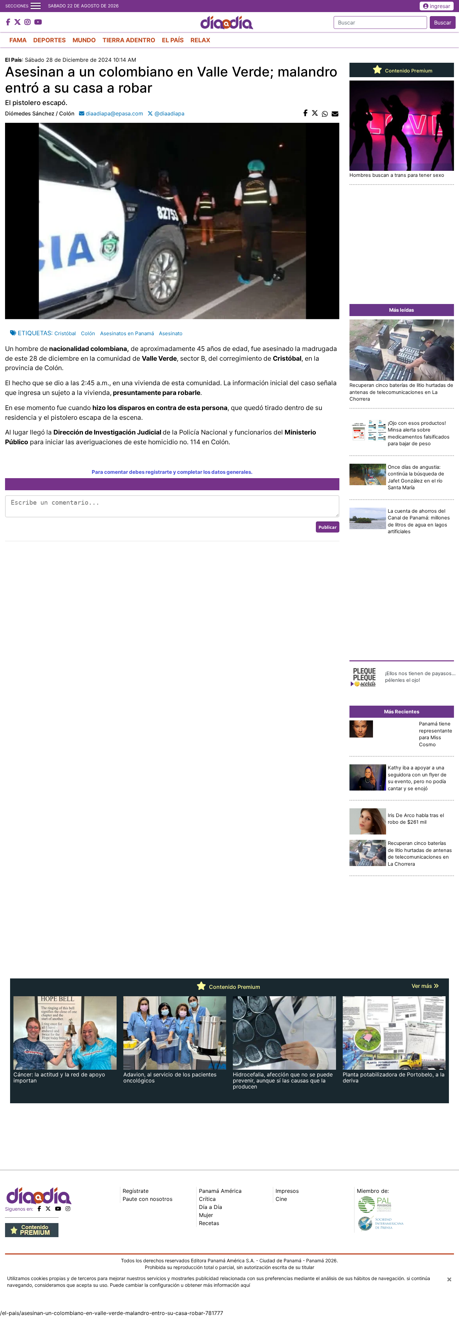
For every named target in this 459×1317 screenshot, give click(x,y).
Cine (281, 1199)
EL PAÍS (173, 40)
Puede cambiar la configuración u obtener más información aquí (180, 1285)
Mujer (206, 1215)
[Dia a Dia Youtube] (38, 22)
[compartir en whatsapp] (325, 113)
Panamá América (220, 1190)
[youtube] (58, 1208)
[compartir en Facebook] (305, 113)
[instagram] (68, 1208)
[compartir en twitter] (315, 113)
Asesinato (170, 333)
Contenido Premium (408, 71)
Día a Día (210, 1207)
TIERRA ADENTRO (128, 40)
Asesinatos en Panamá (127, 333)
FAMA (18, 40)
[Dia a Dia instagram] (28, 22)
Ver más (422, 985)
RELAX (200, 40)
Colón (88, 333)
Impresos (287, 1190)
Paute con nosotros (147, 1199)
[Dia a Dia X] (18, 22)
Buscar (442, 22)
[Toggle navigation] (36, 6)
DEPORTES (49, 40)
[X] (48, 1208)
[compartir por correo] (335, 113)
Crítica (207, 1199)
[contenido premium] (31, 1229)
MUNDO (84, 40)
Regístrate (136, 1190)
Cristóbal (65, 333)
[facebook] (39, 1208)
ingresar (440, 6)
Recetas (209, 1223)
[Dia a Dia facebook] (9, 22)
